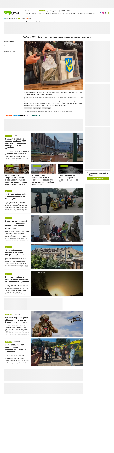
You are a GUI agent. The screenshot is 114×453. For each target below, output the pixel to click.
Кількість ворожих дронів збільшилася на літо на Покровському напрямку (16, 320)
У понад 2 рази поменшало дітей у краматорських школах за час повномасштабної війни (43, 179)
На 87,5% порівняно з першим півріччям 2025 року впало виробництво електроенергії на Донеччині (16, 143)
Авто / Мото (46, 13)
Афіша (39, 13)
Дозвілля (33, 13)
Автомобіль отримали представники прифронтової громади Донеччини (15, 348)
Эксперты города (90, 13)
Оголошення (53, 13)
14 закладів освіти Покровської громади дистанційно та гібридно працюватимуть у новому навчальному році (16, 179)
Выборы (28, 108)
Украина (37, 108)
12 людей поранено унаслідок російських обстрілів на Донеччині (15, 252)
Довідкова (74, 13)
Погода (68, 13)
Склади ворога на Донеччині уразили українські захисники (68, 177)
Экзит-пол (46, 108)
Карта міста (61, 13)
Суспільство (6, 42)
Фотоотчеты (81, 13)
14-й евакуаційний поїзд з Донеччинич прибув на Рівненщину (16, 196)
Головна (31, 11)
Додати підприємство (97, 178)
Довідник (53, 11)
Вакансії (28, 13)
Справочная (51, 299)
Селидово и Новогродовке (37, 299)
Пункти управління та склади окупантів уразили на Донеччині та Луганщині (17, 279)
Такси (60, 299)
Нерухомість (66, 11)
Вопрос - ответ (29, 16)
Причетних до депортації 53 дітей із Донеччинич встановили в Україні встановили (16, 224)
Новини (41, 11)
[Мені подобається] (4, 45)
